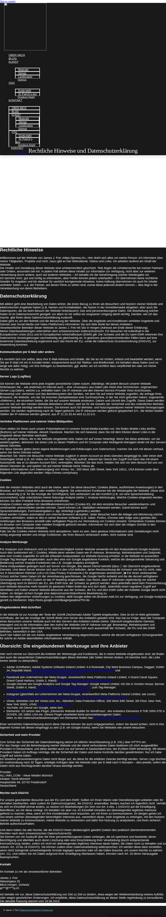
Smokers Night (26, 97)
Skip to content (7, 1)
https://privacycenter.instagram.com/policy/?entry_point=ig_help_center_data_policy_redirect (66, 697)
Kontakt (15, 100)
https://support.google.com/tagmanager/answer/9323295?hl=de (47, 690)
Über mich (17, 55)
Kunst (13, 62)
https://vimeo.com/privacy (54, 704)
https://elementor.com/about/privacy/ (118, 717)
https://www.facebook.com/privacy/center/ (85, 680)
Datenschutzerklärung (30, 910)
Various (22, 79)
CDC (12, 83)
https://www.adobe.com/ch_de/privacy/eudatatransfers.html (44, 673)
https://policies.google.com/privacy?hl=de (63, 687)
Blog (13, 58)
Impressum (47, 910)
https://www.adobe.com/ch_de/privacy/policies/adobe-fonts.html (73, 670)
